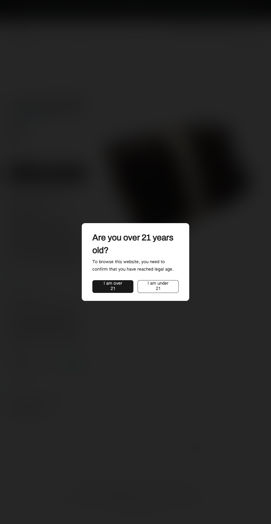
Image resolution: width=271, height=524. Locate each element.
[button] (112, 286)
